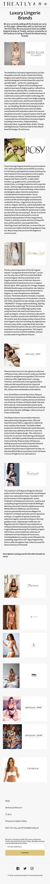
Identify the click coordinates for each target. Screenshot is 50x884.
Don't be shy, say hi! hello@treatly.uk (22, 828)
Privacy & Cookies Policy (16, 821)
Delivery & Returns (13, 807)
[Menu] (45, 3)
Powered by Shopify (36, 875)
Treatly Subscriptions (21, 875)
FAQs (7, 801)
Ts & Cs (8, 814)
